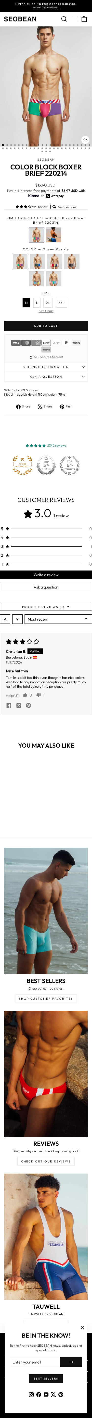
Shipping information (46, 367)
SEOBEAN (46, 159)
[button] (26, 207)
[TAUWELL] (46, 1237)
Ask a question (46, 376)
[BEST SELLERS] (46, 911)
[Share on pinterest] (28, 706)
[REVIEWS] (46, 1074)
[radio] (36, 234)
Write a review (46, 574)
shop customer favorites (46, 998)
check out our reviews (46, 1161)
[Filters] (17, 619)
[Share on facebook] (9, 705)
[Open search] (5, 619)
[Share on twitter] (19, 706)
